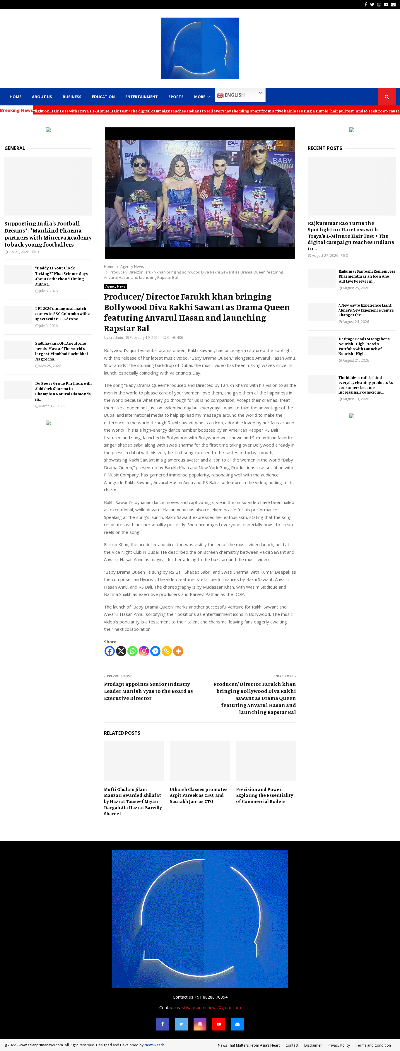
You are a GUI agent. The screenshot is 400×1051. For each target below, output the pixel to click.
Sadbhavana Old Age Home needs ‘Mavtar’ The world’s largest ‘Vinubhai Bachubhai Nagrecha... (61, 351)
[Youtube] (218, 1024)
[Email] (237, 1024)
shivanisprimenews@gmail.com (211, 1007)
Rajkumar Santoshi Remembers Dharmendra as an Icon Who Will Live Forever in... (367, 276)
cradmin (116, 337)
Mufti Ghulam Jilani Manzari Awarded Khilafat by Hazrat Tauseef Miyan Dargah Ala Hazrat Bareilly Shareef (133, 801)
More (199, 96)
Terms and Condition (373, 1045)
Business (72, 96)
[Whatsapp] (132, 651)
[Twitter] (181, 1024)
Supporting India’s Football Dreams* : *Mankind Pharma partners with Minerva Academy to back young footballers (48, 234)
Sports (176, 96)
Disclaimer (313, 1045)
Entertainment (141, 96)
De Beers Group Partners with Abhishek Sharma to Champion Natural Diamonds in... (63, 391)
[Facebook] (110, 651)
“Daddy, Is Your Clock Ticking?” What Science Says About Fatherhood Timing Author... (61, 275)
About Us (42, 96)
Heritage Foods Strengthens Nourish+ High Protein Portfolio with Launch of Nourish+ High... (364, 346)
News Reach (154, 1045)
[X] (121, 651)
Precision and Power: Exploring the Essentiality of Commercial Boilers (264, 795)
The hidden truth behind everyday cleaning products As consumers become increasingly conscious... (366, 384)
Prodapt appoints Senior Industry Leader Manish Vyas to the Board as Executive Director (148, 691)
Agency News (115, 286)
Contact (292, 1045)
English (234, 95)
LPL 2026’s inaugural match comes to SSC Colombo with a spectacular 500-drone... (62, 313)
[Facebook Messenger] (155, 651)
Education (103, 96)
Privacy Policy (339, 1045)
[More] (178, 651)
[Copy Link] (167, 651)
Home (15, 96)
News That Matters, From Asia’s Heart (249, 1045)
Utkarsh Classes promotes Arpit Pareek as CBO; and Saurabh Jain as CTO (199, 795)
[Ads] (48, 130)
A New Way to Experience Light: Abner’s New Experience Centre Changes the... (366, 310)
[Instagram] (144, 651)
